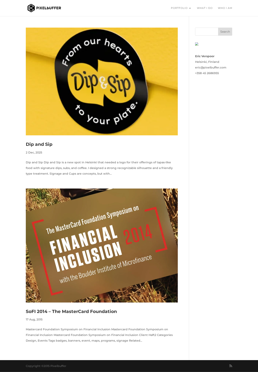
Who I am (225, 8)
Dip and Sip (39, 144)
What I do (205, 8)
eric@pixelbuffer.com (210, 67)
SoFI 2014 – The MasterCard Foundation (71, 311)
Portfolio (179, 8)
